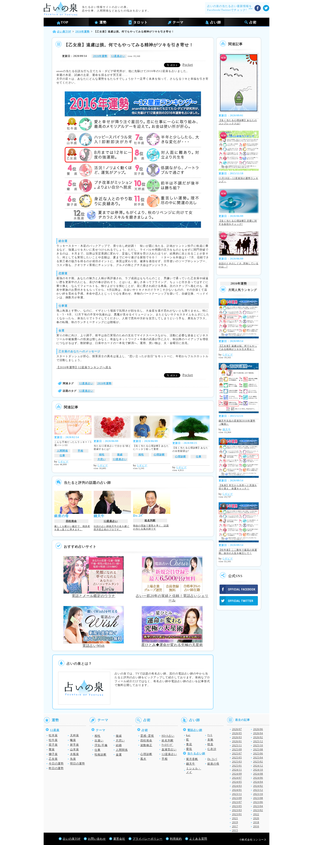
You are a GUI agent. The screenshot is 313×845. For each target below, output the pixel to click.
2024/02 (258, 785)
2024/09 (237, 773)
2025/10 (258, 745)
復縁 (120, 454)
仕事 (62, 455)
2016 (256, 826)
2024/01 (237, 790)
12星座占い (118, 56)
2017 (235, 826)
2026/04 (258, 733)
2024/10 (258, 769)
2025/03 (237, 761)
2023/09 (237, 798)
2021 (235, 818)
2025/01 (237, 765)
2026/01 (237, 741)
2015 (235, 830)
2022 (256, 814)
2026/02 (258, 737)
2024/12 (258, 765)
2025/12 (258, 741)
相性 (102, 454)
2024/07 (237, 777)
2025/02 (258, 761)
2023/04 (258, 806)
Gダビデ (63, 461)
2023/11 (237, 794)
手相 (80, 450)
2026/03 (237, 737)
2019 (235, 822)
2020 (256, 818)
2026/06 (258, 729)
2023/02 (258, 810)
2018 (256, 822)
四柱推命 (71, 521)
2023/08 (258, 798)
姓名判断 (150, 520)
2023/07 (237, 802)
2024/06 (258, 777)
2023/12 (258, 790)
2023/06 (258, 802)
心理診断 (159, 454)
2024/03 (237, 785)
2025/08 (258, 749)
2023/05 (237, 806)
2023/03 (237, 810)
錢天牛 (227, 429)
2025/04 (258, 757)
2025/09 (237, 749)
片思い (102, 459)
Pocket (187, 64)
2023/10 (258, 794)
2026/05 (237, 733)
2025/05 (237, 757)
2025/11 (237, 745)
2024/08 (258, 773)
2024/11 (237, 769)
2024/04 (258, 781)
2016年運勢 (100, 56)
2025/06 (258, 753)
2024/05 (237, 781)
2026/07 (237, 729)
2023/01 (237, 814)
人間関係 (62, 450)
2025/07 (237, 753)
